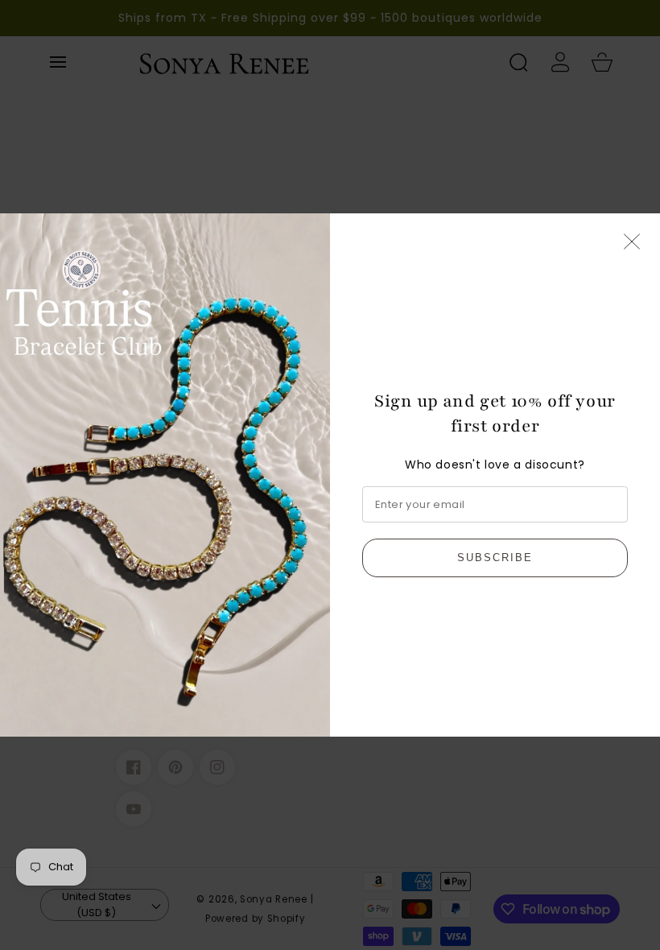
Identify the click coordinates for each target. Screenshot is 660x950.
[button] (58, 62)
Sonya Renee (273, 899)
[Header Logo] (309, 62)
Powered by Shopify (255, 918)
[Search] (518, 62)
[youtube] (133, 809)
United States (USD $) (96, 904)
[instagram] (217, 767)
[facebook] (133, 767)
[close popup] (632, 242)
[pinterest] (175, 767)
